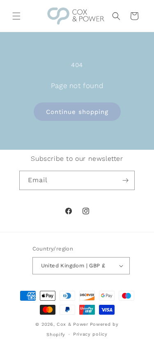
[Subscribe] (125, 180)
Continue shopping (77, 112)
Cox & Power (72, 324)
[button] (16, 16)
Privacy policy (90, 334)
